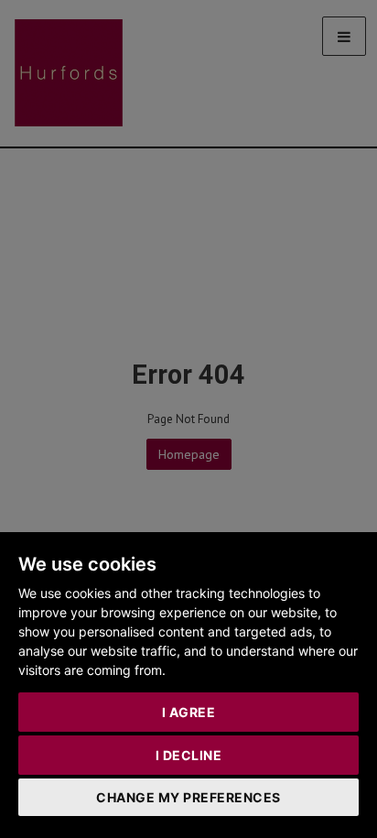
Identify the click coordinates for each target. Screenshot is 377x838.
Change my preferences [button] (188, 797)
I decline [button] (189, 755)
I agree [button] (189, 712)
